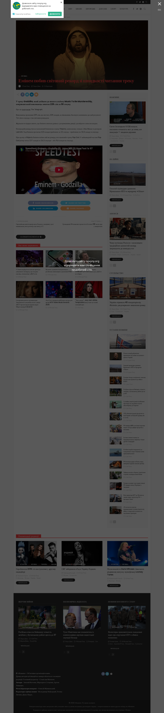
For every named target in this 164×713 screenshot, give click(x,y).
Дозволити (55, 14)
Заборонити (40, 14)
